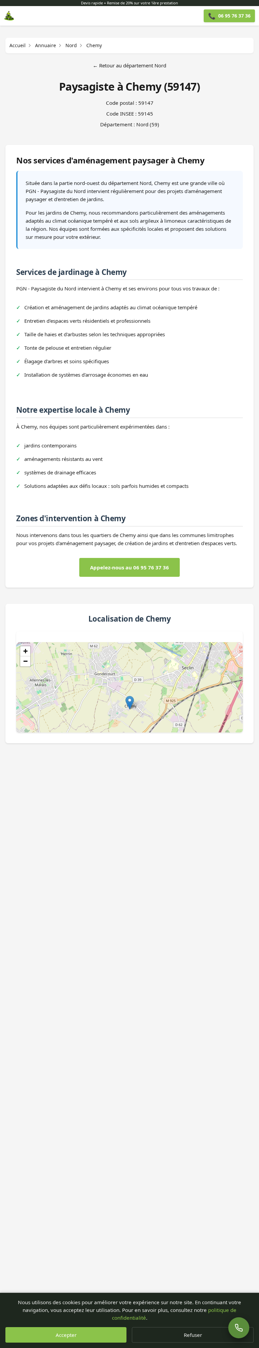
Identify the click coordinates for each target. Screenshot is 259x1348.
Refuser (193, 1334)
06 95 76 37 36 (229, 16)
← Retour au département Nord (129, 65)
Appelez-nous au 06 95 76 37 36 (129, 567)
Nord (71, 45)
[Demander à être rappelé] (239, 1328)
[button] (129, 703)
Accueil (17, 45)
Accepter (66, 1334)
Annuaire (45, 45)
